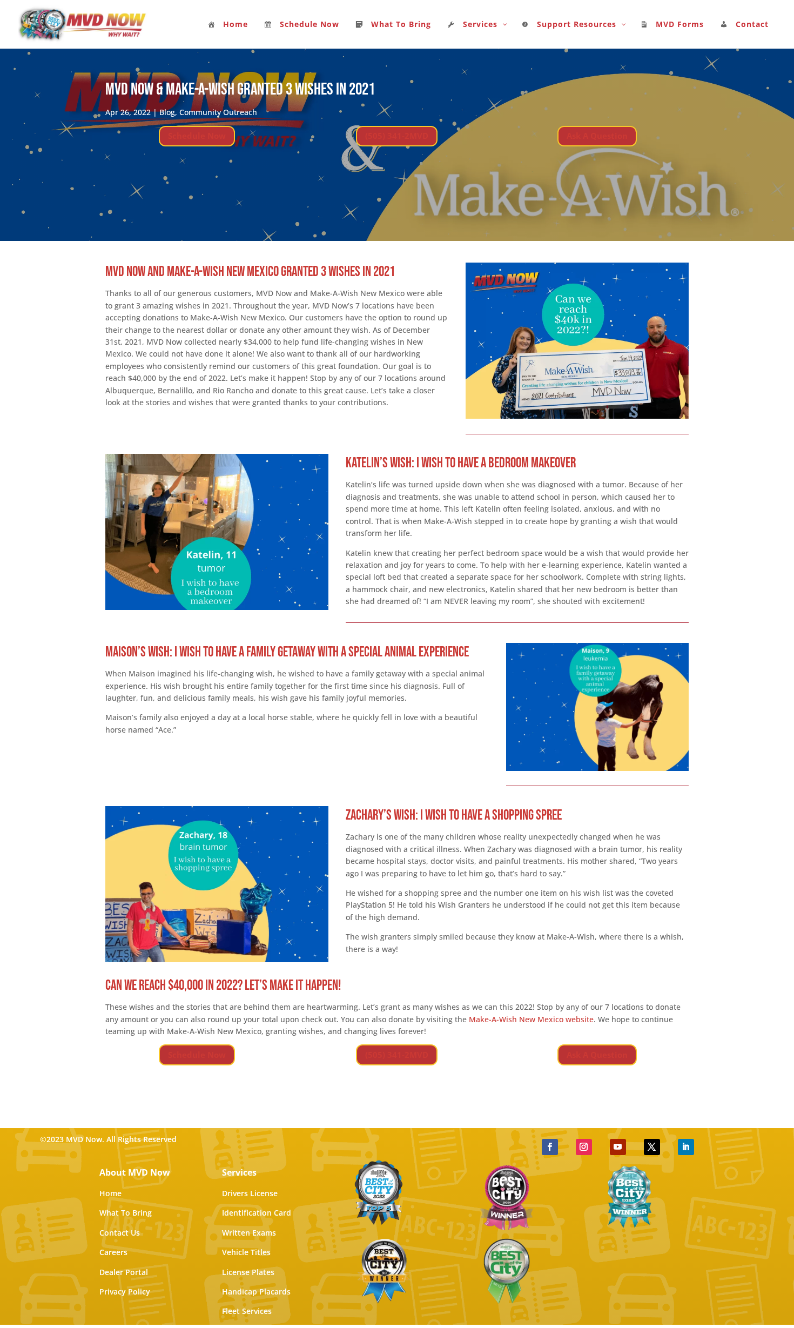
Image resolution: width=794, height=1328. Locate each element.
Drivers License (250, 1193)
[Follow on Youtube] (618, 1147)
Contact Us (119, 1233)
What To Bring (125, 1213)
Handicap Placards (256, 1291)
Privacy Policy (124, 1291)
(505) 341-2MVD (396, 135)
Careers (113, 1252)
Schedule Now (197, 135)
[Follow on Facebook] (550, 1147)
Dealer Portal (123, 1272)
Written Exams (249, 1233)
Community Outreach (218, 112)
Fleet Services (247, 1311)
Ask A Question (597, 135)
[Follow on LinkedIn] (686, 1147)
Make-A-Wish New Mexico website (531, 1019)
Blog (167, 112)
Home (110, 1193)
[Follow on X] (652, 1147)
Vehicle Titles (246, 1252)
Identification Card (256, 1213)
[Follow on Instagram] (584, 1147)
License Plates (248, 1272)
